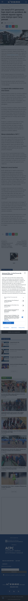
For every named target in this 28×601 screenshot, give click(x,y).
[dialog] (14, 300)
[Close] (25, 273)
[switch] (23, 301)
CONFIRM (8, 322)
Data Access (14, 327)
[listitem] (14, 298)
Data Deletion (6, 327)
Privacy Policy (22, 327)
